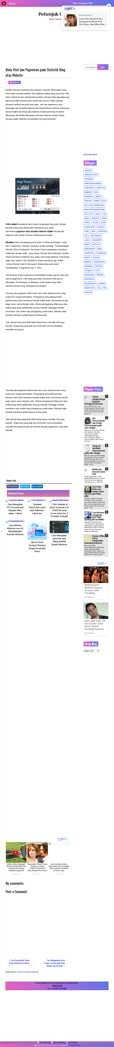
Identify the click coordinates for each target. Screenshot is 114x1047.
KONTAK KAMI (59, 988)
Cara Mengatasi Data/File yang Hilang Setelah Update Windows (59, 540)
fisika (104, 218)
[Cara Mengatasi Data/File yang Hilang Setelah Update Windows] (59, 527)
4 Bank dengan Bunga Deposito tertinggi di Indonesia (94, 400)
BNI (86, 205)
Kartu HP (96, 244)
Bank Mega (89, 188)
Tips (104, 288)
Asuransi (89, 179)
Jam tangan (95, 236)
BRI (86, 214)
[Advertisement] (57, 43)
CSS (104, 214)
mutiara (98, 266)
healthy (100, 227)
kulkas (96, 257)
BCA (96, 192)
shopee (102, 284)
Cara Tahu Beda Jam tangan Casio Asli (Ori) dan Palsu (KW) (94, 491)
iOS (86, 236)
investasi (102, 231)
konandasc (101, 253)
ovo (98, 271)
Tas (98, 288)
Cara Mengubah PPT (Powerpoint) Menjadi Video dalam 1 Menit (15, 509)
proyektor (89, 279)
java (87, 240)
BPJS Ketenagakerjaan (95, 210)
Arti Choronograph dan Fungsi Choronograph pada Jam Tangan (94, 423)
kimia (99, 249)
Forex (87, 223)
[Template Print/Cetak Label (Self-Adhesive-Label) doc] (37, 501)
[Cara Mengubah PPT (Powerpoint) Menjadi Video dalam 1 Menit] (15, 501)
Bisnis (96, 201)
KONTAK (71, 1042)
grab (103, 223)
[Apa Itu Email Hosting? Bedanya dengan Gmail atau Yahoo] (37, 530)
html (87, 231)
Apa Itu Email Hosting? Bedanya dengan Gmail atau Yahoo (37, 547)
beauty (99, 197)
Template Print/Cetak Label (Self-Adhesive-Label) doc (37, 509)
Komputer (15, 82)
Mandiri (88, 262)
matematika (99, 262)
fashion (95, 218)
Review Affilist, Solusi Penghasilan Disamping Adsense (94, 539)
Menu (12, 3)
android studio (91, 175)
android (88, 170)
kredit (87, 257)
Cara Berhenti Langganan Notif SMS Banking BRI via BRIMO (94, 516)
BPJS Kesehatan (97, 205)
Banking (88, 192)
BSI (91, 214)
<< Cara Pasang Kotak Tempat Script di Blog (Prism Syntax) (19, 961)
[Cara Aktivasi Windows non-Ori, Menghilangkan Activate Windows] (15, 522)
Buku (98, 214)
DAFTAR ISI (44, 1042)
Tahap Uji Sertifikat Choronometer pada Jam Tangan (94, 449)
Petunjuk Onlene (57, 14)
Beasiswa (89, 197)
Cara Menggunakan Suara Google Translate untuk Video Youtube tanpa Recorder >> (54, 963)
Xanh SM (88, 292)
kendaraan (89, 249)
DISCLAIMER (58, 1042)
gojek (95, 223)
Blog (104, 201)
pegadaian (89, 275)
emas (87, 218)
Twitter (26, 486)
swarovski (89, 288)
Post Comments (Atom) (28, 972)
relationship (90, 284)
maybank (88, 266)
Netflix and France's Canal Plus (98, 471)
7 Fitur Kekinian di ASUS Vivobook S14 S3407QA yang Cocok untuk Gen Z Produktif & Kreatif (59, 510)
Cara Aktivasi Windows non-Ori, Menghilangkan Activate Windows (15, 530)
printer (100, 275)
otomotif (89, 271)
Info (94, 231)
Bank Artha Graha (93, 183)
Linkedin (38, 486)
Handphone (90, 227)
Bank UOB (101, 188)
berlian (88, 201)
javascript (96, 240)
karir (87, 244)
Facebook (13, 486)
